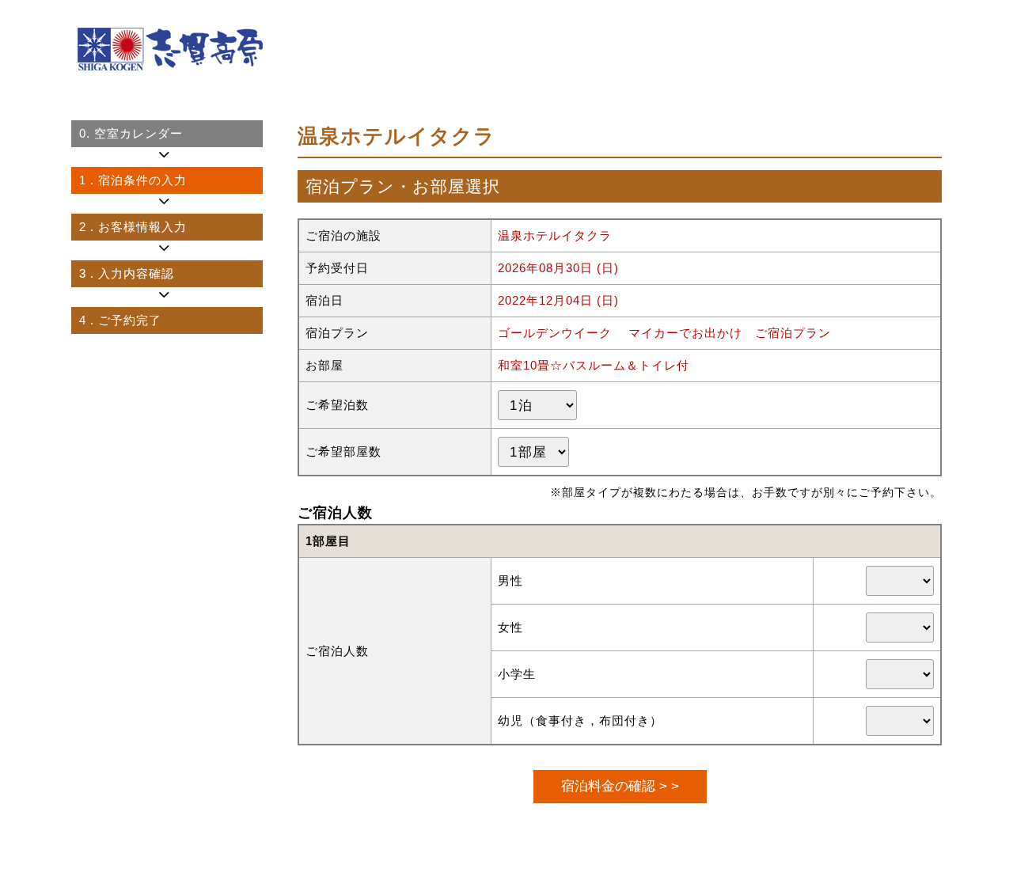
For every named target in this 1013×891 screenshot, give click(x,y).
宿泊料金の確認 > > (620, 786)
